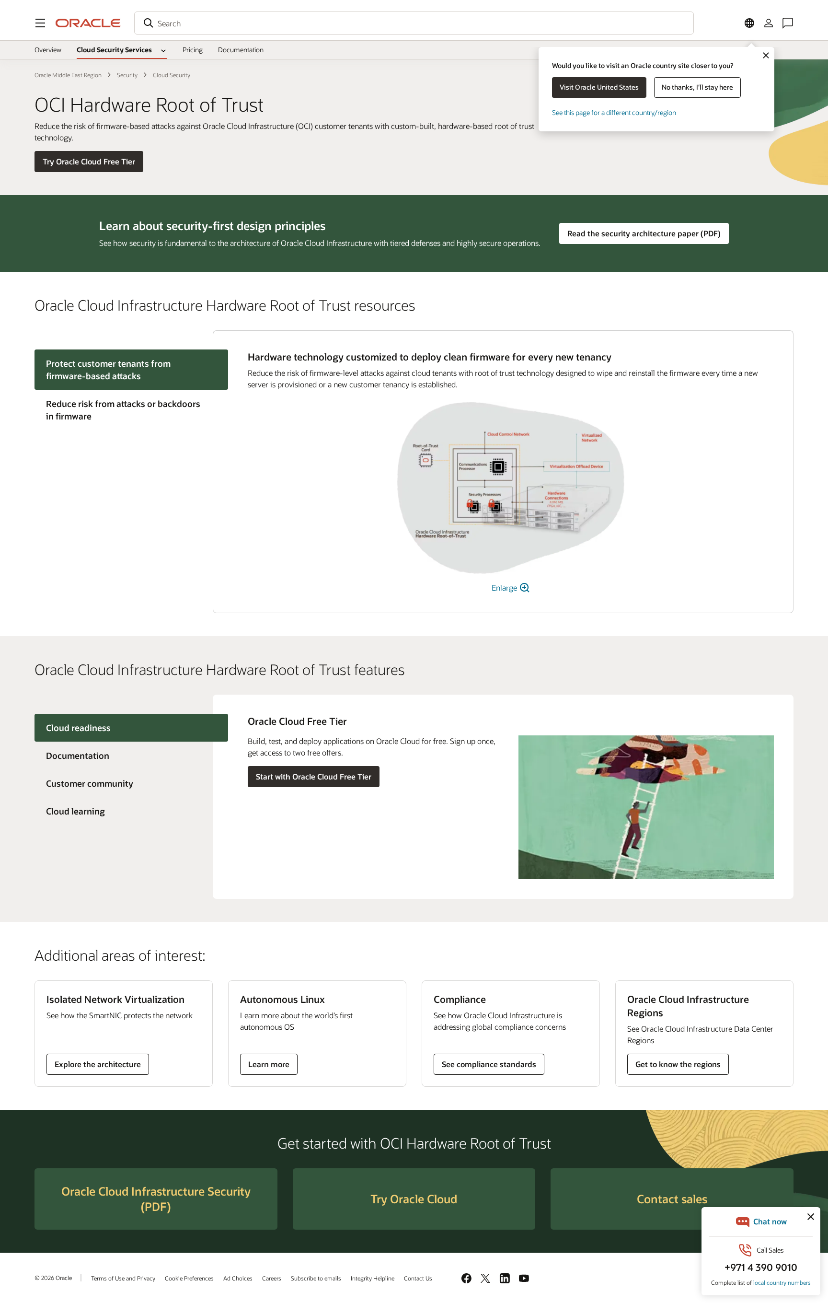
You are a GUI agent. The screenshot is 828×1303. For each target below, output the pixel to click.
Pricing (193, 49)
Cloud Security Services (114, 49)
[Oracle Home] (88, 23)
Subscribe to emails (316, 1278)
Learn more (271, 1067)
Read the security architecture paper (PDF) (644, 233)
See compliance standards (489, 1064)
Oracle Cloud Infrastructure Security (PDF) (156, 1199)
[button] (40, 23)
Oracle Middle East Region (68, 75)
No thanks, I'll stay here (697, 87)
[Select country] (749, 23)
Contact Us (418, 1278)
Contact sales (672, 1198)
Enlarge (505, 587)
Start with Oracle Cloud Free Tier (313, 776)
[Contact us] (788, 23)
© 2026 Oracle (53, 1277)
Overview (47, 49)
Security (127, 75)
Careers (271, 1278)
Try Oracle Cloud (413, 1198)
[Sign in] (768, 23)
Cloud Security (171, 75)
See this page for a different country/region (614, 112)
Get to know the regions (678, 1064)
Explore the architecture (98, 1064)
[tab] (123, 410)
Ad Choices (238, 1278)
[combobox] (414, 23)
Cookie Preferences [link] (189, 1278)
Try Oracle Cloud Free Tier (89, 161)
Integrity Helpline (372, 1278)
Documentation (241, 49)
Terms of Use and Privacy (123, 1278)
